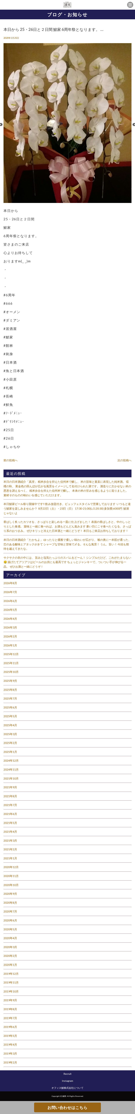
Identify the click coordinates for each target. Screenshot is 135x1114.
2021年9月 (10, 787)
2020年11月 (11, 876)
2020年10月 (11, 884)
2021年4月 (10, 831)
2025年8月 (10, 689)
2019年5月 (10, 1035)
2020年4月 (10, 938)
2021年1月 (10, 858)
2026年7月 (10, 592)
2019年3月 (10, 1053)
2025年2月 (10, 742)
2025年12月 (11, 654)
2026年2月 (10, 636)
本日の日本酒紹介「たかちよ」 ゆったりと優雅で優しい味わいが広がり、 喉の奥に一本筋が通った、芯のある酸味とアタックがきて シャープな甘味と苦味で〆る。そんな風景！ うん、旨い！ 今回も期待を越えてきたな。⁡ (67, 544)
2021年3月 (10, 840)
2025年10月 (11, 671)
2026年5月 (10, 609)
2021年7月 (10, 805)
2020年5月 (10, 929)
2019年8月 (10, 1009)
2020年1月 (10, 964)
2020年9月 (10, 893)
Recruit (67, 1073)
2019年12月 (11, 973)
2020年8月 (10, 902)
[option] (67, 124)
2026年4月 (10, 618)
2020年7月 (10, 911)
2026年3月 (10, 627)
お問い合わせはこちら (67, 1107)
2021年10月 (11, 778)
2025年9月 (10, 680)
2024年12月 (11, 760)
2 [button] (67, 201)
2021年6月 (10, 813)
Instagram (67, 1080)
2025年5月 (10, 716)
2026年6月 (10, 601)
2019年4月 (10, 1044)
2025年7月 (10, 698)
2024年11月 (11, 769)
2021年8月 (10, 796)
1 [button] (64, 201)
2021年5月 (10, 822)
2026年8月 (10, 583)
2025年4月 (10, 725)
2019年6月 (10, 1026)
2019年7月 (10, 1018)
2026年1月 (10, 645)
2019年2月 (10, 1062)
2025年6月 (10, 707)
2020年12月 (11, 867)
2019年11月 (11, 982)
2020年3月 (10, 947)
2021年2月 (10, 849)
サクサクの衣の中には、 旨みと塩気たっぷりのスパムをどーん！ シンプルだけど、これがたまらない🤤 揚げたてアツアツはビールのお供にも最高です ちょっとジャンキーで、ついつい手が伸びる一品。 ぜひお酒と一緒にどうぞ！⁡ (67, 562)
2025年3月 (10, 734)
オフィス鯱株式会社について (67, 1087)
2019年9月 (10, 1000)
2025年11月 (11, 663)
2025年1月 (10, 751)
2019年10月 (11, 991)
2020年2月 (10, 955)
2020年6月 (10, 920)
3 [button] (71, 201)
